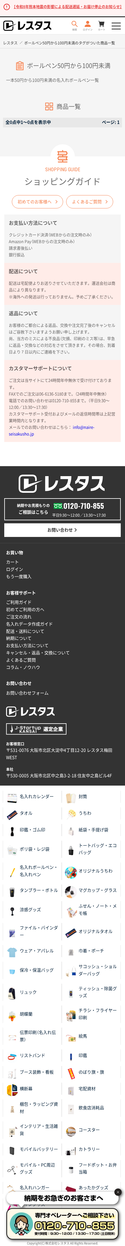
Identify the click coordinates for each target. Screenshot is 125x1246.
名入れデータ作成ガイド (29, 624)
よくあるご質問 (87, 202)
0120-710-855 (83, 505)
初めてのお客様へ (35, 202)
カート (12, 562)
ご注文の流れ (19, 617)
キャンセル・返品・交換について (38, 653)
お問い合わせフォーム (27, 693)
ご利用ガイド (19, 602)
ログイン (14, 569)
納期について (19, 638)
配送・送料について (25, 631)
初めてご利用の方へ (25, 609)
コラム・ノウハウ (23, 667)
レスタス (10, 43)
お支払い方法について (27, 645)
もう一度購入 (19, 576)
